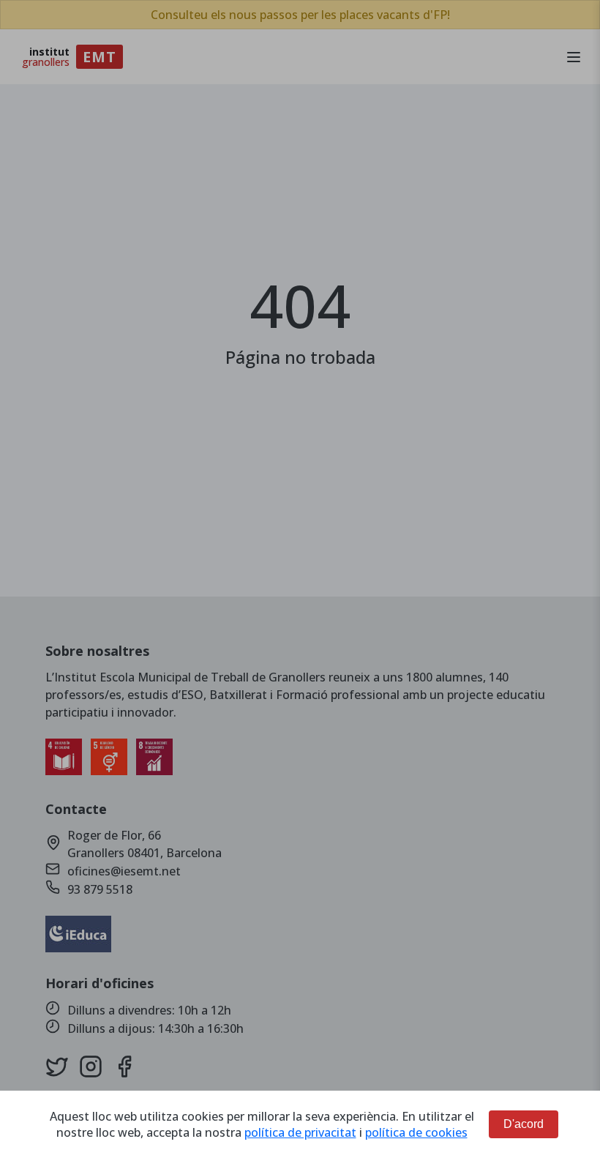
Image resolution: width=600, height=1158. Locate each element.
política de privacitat (300, 1132)
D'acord (523, 1124)
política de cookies (416, 1132)
